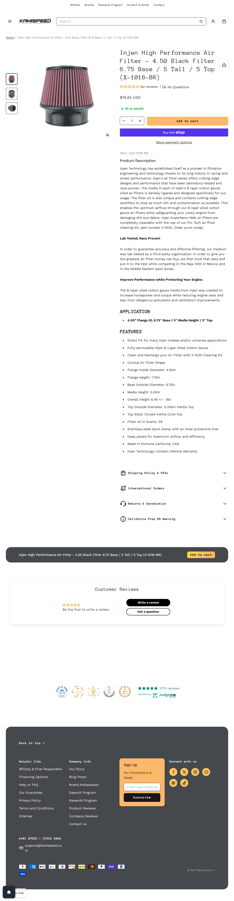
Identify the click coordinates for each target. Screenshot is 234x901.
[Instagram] (195, 772)
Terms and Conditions (36, 808)
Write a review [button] (148, 602)
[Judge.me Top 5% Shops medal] (109, 692)
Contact (158, 5)
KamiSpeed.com (201, 870)
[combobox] (131, 21)
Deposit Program (82, 792)
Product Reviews (82, 808)
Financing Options (33, 777)
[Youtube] (206, 772)
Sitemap (25, 816)
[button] (224, 21)
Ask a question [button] (148, 611)
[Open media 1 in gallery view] (12, 79)
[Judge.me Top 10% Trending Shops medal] (125, 692)
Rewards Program (110, 5)
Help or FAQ (28, 785)
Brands (89, 5)
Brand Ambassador (84, 785)
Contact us (78, 824)
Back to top (30, 743)
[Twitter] (184, 772)
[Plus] (140, 121)
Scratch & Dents (138, 5)
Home (10, 37)
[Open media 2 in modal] (67, 95)
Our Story (76, 769)
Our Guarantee (30, 792)
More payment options (174, 142)
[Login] (213, 21)
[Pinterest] (173, 783)
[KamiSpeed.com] (35, 21)
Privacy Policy (30, 800)
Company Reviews (83, 816)
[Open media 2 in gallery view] (12, 93)
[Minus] (124, 121)
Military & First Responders (40, 769)
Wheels (75, 5)
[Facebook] (173, 772)
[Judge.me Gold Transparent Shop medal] (78, 692)
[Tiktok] (184, 783)
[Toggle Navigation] (10, 21)
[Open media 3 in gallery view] (12, 108)
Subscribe (142, 797)
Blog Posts (77, 777)
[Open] (9, 892)
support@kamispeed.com (43, 848)
